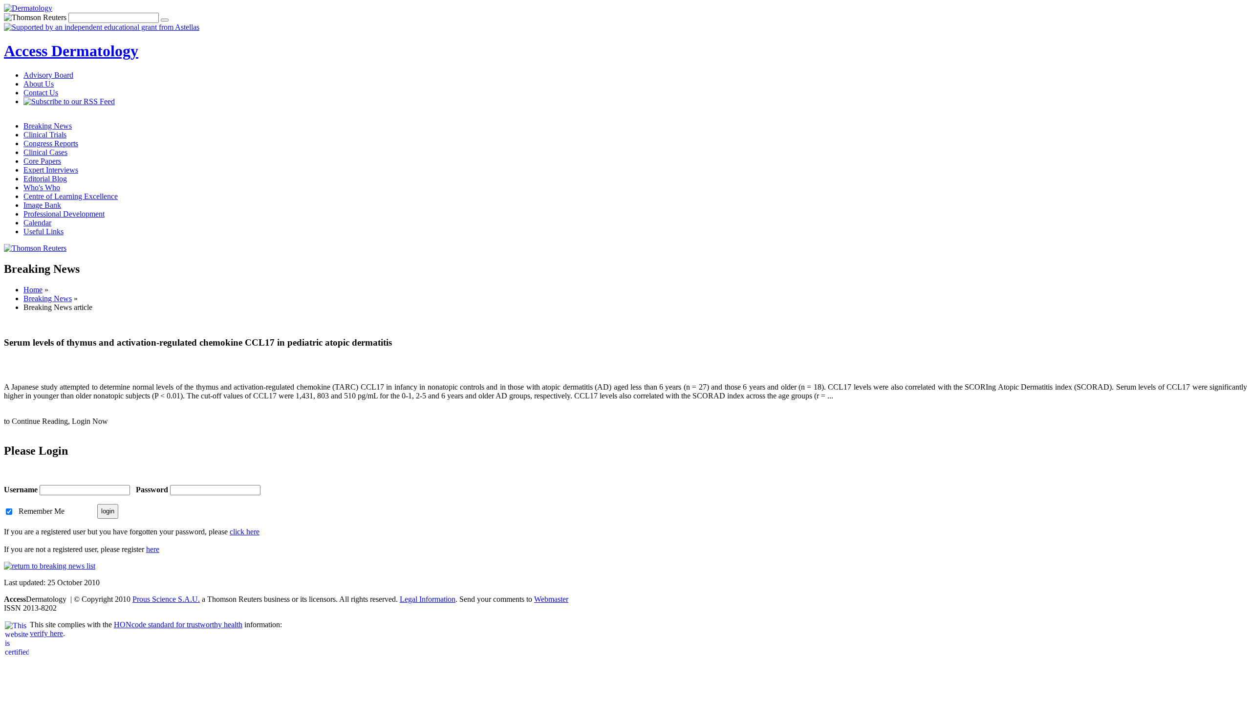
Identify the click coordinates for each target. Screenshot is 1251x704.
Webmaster (551, 599)
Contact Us (40, 92)
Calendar (37, 223)
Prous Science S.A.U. (166, 599)
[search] (165, 20)
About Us (38, 84)
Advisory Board (48, 75)
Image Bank (42, 205)
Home (33, 290)
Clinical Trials (44, 135)
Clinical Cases (45, 152)
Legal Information (427, 599)
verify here (46, 633)
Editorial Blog (45, 179)
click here (244, 532)
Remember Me (42, 510)
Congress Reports (50, 143)
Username (21, 489)
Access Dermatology (71, 51)
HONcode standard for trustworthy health (178, 624)
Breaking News (47, 126)
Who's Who (41, 187)
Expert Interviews (50, 170)
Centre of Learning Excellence (70, 196)
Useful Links (43, 231)
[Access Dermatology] (28, 8)
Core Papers (42, 161)
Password (152, 489)
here (152, 549)
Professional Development (64, 214)
